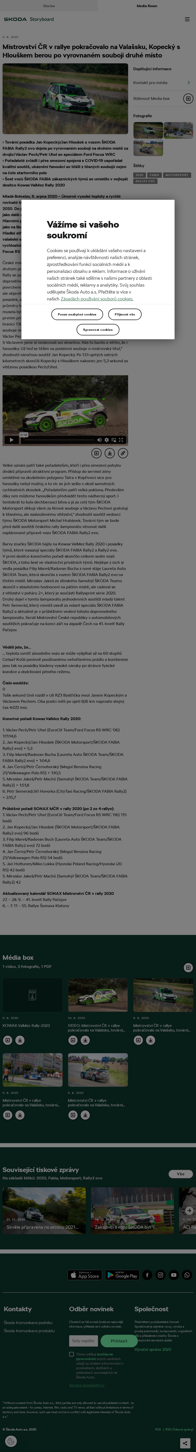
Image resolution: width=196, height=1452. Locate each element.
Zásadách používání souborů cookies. (97, 298)
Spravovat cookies (98, 329)
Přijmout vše (125, 314)
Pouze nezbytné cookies (77, 314)
